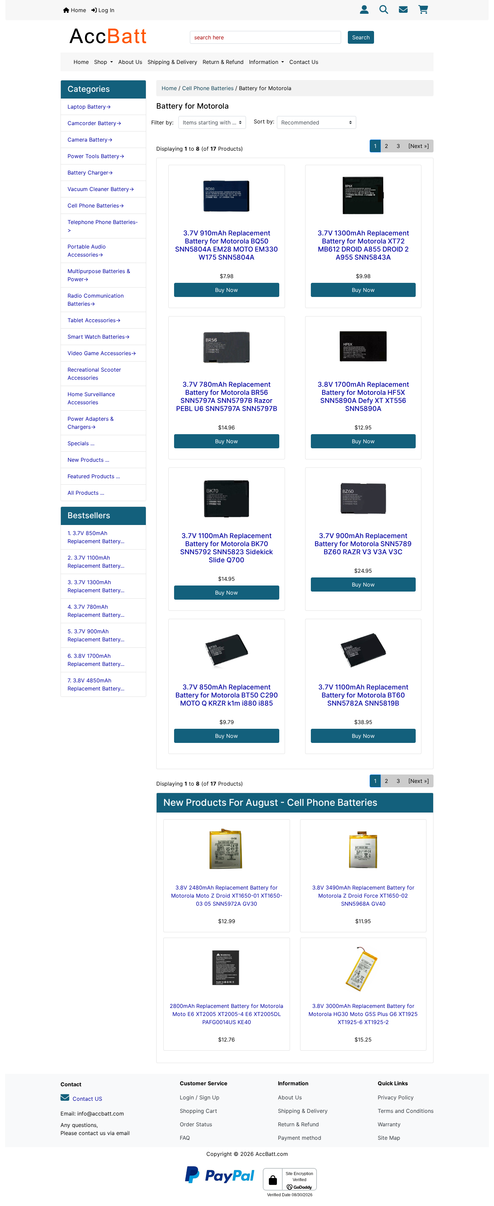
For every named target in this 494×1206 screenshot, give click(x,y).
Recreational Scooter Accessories (94, 373)
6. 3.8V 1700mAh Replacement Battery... (96, 659)
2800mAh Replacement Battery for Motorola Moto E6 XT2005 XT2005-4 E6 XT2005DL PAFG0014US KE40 (226, 1014)
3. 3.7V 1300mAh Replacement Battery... (96, 586)
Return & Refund (223, 62)
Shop (101, 62)
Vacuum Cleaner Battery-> (101, 189)
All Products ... (86, 492)
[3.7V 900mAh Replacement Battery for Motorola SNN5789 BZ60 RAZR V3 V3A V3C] (363, 498)
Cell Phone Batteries (208, 88)
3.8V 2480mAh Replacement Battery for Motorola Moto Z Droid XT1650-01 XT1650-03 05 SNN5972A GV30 (226, 895)
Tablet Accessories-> (94, 320)
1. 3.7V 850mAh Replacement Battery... (96, 537)
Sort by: (264, 121)
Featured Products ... (94, 476)
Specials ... (81, 443)
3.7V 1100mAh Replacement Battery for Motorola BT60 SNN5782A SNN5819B (363, 695)
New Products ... (88, 459)
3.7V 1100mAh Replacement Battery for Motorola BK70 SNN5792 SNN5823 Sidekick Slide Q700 (226, 548)
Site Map (389, 1137)
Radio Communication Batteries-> (96, 299)
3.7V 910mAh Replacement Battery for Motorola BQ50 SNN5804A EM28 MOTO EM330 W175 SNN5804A (226, 245)
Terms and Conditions (406, 1110)
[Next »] (418, 146)
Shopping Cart (198, 1110)
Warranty (389, 1124)
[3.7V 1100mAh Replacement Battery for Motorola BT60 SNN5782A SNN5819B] (363, 650)
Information (264, 62)
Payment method (299, 1137)
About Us (130, 62)
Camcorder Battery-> (94, 123)
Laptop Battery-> (89, 106)
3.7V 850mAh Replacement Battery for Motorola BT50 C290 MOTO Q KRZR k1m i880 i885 (226, 695)
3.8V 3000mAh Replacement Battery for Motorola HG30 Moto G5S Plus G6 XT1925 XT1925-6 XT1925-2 (363, 1014)
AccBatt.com (271, 1154)
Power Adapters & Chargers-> (91, 422)
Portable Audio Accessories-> (87, 250)
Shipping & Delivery (172, 62)
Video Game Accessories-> (102, 353)
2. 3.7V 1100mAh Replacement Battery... (96, 561)
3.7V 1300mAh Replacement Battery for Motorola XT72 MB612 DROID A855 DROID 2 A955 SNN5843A (363, 245)
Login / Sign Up (199, 1097)
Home (77, 10)
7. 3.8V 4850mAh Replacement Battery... (96, 684)
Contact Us (303, 62)
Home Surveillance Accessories (91, 398)
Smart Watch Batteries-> (99, 336)
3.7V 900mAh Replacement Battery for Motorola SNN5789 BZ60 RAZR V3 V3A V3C (363, 544)
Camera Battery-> (90, 139)
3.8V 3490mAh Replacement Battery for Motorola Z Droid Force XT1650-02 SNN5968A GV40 (363, 895)
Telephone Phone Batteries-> (103, 226)
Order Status (196, 1124)
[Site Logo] (123, 35)
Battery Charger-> (90, 172)
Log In (105, 10)
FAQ (185, 1137)
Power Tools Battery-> (96, 156)
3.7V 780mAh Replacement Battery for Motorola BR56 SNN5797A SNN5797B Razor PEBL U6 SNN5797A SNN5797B (226, 396)
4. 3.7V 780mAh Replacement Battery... (96, 610)
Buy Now (226, 290)
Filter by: (162, 122)
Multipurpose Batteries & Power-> (99, 275)
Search (361, 37)
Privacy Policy (396, 1097)
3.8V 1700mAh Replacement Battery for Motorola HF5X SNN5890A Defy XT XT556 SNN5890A (363, 396)
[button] (482, 1172)
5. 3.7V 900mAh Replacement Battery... (96, 635)
